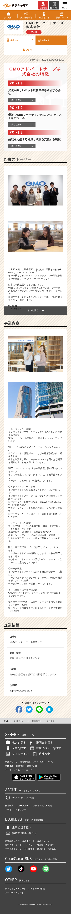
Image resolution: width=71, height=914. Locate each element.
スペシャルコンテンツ (43, 761)
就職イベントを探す (48, 748)
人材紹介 (49, 845)
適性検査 (44, 753)
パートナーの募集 (36, 888)
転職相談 (20, 766)
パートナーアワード (14, 893)
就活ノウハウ (11, 761)
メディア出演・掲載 (42, 805)
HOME (5, 721)
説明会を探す (44, 742)
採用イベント (28, 841)
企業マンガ (32, 766)
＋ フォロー (34, 32)
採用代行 (52, 849)
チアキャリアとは (23, 797)
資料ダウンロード (13, 845)
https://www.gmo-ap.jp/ (21, 690)
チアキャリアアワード (15, 888)
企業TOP (22, 39)
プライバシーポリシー (15, 810)
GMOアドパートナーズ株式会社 (27, 721)
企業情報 (45, 40)
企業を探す (19, 748)
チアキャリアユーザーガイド (18, 770)
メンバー (37, 49)
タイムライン (20, 753)
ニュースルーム (23, 805)
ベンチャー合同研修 (33, 845)
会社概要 (9, 805)
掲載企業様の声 (12, 841)
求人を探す (19, 742)
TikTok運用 (29, 849)
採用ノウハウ (43, 841)
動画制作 (41, 849)
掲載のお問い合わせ (24, 833)
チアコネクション (13, 849)
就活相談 (9, 766)
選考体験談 (25, 761)
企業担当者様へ (21, 827)
